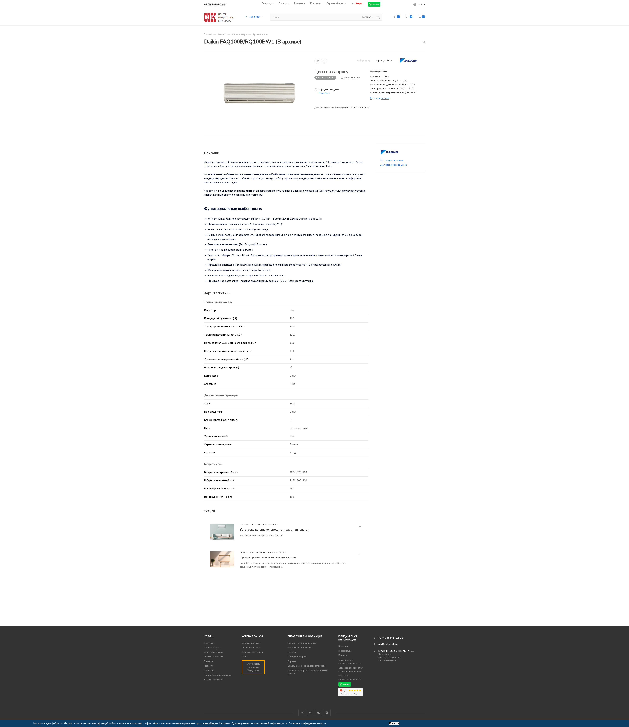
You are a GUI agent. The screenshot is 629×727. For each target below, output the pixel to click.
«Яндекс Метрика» (219, 723)
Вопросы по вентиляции (300, 647)
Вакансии (208, 661)
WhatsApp (327, 712)
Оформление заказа (252, 652)
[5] (368, 61)
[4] (365, 61)
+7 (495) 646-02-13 (215, 4)
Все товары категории (391, 160)
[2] (360, 61)
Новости (208, 665)
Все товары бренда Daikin (393, 164)
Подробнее (324, 93)
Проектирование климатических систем (268, 557)
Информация (345, 650)
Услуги (208, 636)
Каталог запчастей (214, 679)
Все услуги (209, 643)
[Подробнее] (360, 527)
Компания (343, 646)
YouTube (318, 712)
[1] (357, 61)
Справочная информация (305, 636)
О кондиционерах (297, 656)
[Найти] (378, 17)
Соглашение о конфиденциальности (306, 665)
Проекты (208, 670)
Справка (292, 661)
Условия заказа (252, 636)
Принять (394, 723)
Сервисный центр (213, 647)
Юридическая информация (217, 675)
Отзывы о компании (214, 656)
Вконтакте (301, 712)
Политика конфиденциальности (307, 723)
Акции (245, 656)
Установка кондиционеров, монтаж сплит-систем (274, 530)
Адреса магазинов (213, 652)
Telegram (310, 712)
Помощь (342, 655)
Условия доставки (251, 643)
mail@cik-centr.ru (388, 644)
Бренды (292, 652)
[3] (363, 61)
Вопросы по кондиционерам (302, 643)
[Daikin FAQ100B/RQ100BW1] (259, 93)
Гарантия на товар (251, 647)
